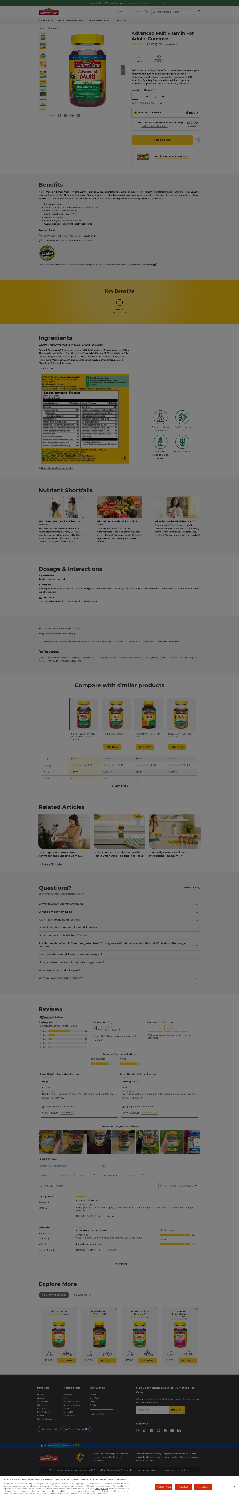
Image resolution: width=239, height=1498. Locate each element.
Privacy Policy (101, 1489)
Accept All (203, 1487)
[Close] (235, 1487)
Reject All (183, 1487)
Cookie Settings (163, 1487)
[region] (119, 1487)
